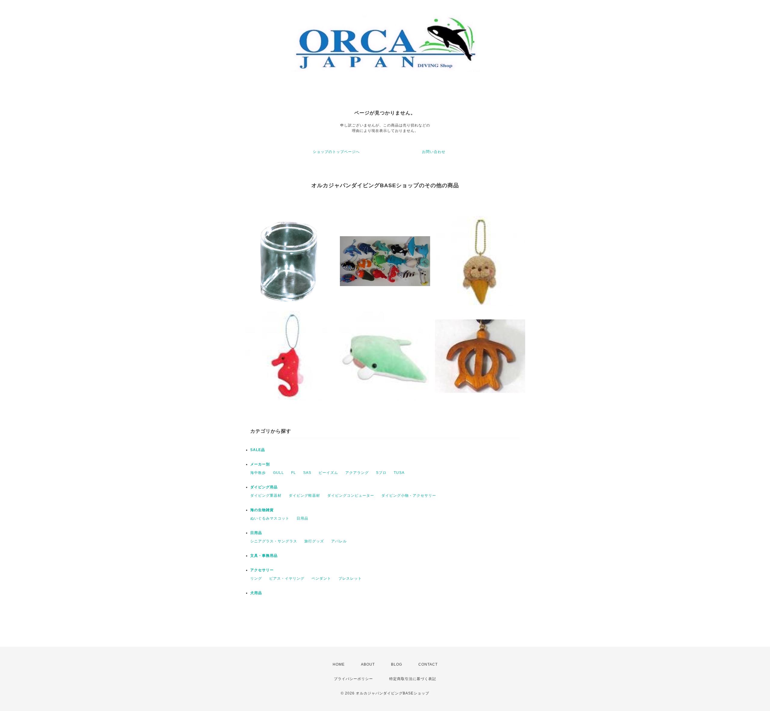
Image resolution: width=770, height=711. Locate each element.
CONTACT (428, 664)
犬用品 (256, 593)
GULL (278, 473)
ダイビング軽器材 (304, 495)
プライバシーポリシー (353, 679)
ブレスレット (350, 578)
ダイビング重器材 (266, 495)
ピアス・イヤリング (286, 578)
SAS (307, 473)
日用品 (302, 518)
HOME (339, 664)
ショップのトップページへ (336, 152)
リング (256, 578)
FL (293, 473)
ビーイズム (328, 473)
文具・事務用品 (264, 556)
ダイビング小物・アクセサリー (408, 495)
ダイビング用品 (264, 487)
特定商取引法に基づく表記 (412, 679)
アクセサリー (262, 570)
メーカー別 (260, 464)
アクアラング (357, 473)
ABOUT (368, 664)
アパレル (339, 541)
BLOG (396, 664)
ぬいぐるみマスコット (269, 518)
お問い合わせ (433, 152)
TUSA (399, 473)
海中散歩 (258, 473)
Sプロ (381, 473)
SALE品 (257, 450)
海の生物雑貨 (262, 510)
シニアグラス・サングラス (273, 541)
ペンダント (321, 578)
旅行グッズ (314, 541)
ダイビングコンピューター (350, 495)
